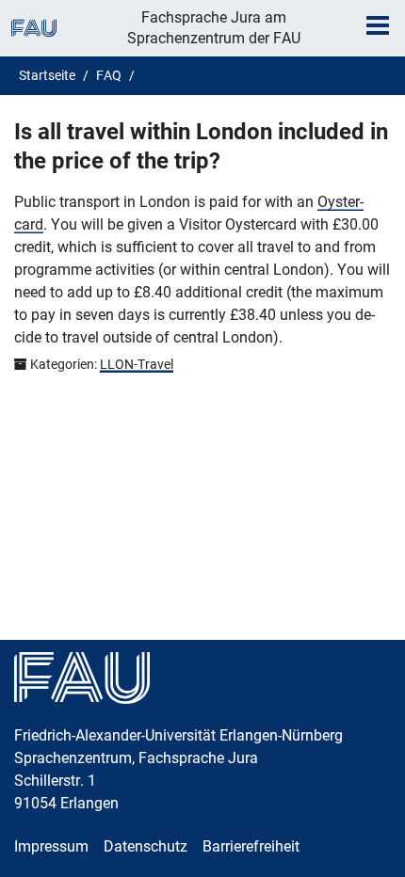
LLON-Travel (136, 364)
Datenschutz (145, 846)
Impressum (51, 846)
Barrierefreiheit (251, 846)
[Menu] (377, 25)
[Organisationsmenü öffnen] (34, 28)
